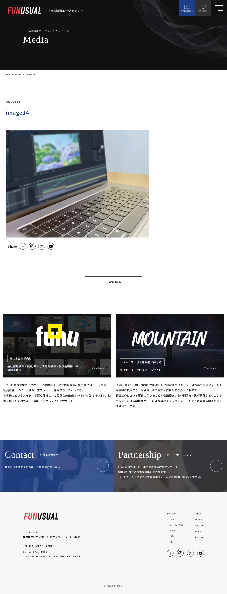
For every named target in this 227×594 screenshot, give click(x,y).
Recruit (199, 537)
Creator (199, 525)
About (198, 513)
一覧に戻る (113, 282)
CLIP (172, 542)
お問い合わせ (187, 11)
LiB (172, 536)
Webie (173, 530)
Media (18, 74)
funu (172, 519)
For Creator (203, 11)
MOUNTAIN (176, 525)
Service (171, 513)
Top (8, 74)
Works (199, 519)
